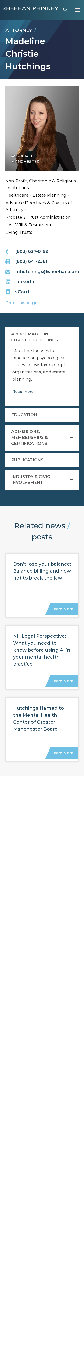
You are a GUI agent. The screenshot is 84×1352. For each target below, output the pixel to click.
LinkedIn (25, 281)
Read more (23, 391)
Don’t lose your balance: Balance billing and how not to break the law (42, 571)
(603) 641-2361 (31, 261)
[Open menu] (77, 10)
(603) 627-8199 (31, 251)
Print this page (21, 302)
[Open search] (65, 10)
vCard (22, 291)
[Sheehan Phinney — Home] (30, 10)
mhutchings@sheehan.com (47, 271)
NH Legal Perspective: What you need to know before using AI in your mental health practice (41, 650)
